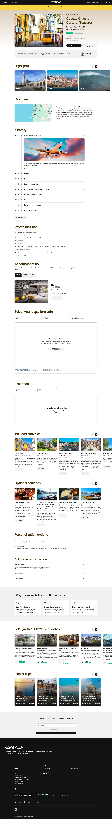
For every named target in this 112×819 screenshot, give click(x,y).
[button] (74, 45)
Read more (27, 168)
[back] (92, 66)
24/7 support (82, 610)
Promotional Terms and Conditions (22, 779)
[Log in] (109, 2)
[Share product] (58, 16)
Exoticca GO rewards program (21, 777)
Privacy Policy (54, 729)
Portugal (78, 14)
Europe (67, 14)
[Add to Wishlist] (61, 16)
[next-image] (61, 31)
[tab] (18, 275)
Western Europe (73, 14)
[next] (96, 66)
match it (20, 612)
